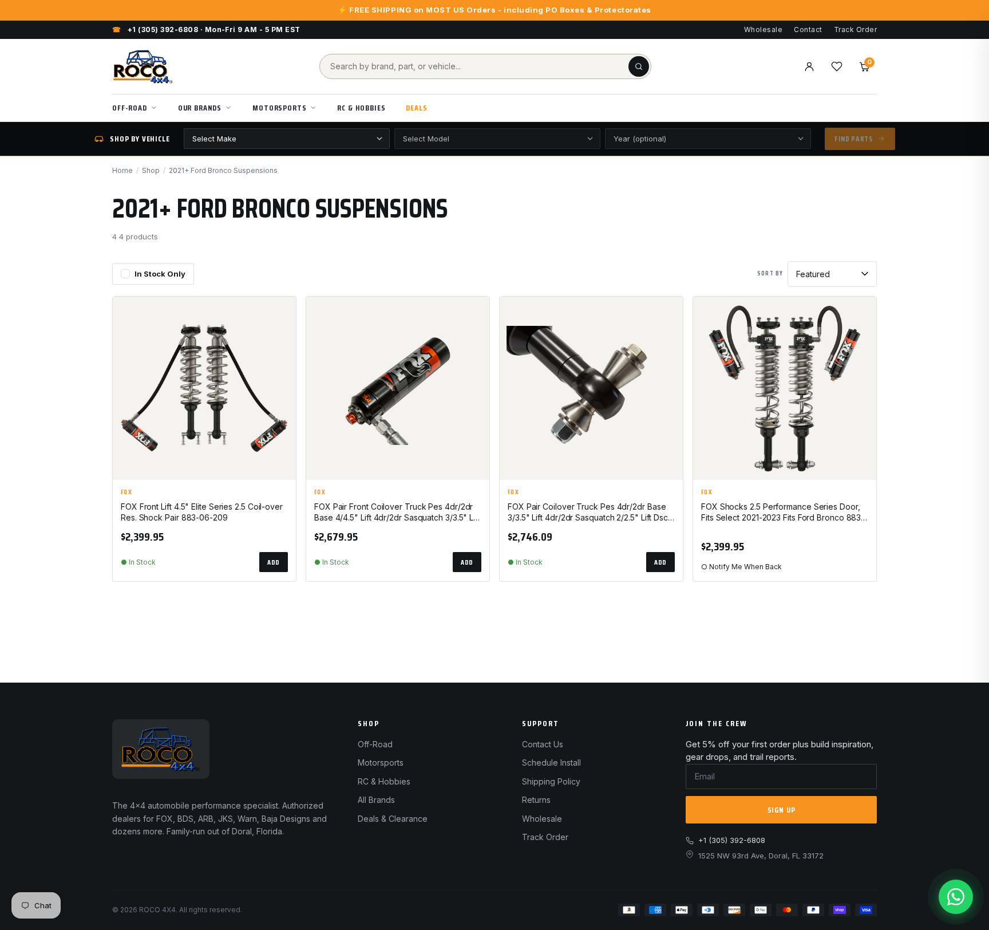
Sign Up (782, 809)
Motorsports (279, 107)
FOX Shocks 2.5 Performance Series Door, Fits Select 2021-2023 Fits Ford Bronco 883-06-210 (782, 512)
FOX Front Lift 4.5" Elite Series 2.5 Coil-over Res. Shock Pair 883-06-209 (202, 512)
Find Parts (853, 139)
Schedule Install (551, 762)
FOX (126, 492)
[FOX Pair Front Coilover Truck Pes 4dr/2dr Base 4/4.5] (397, 388)
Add (273, 562)
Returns (536, 800)
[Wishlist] (836, 66)
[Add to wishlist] (282, 315)
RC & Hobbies (361, 107)
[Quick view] (282, 343)
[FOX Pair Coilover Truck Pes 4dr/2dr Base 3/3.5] (591, 388)
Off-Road (129, 107)
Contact (808, 29)
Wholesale (763, 29)
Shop (151, 170)
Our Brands (199, 107)
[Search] (638, 66)
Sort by (770, 273)
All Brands (376, 800)
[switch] (153, 274)
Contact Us (542, 744)
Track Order (855, 29)
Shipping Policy (551, 781)
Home (122, 170)
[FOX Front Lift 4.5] (204, 388)
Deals (416, 107)
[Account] (809, 66)
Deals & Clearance (393, 818)
